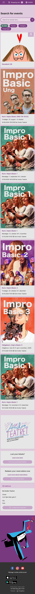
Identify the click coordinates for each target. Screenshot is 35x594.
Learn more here (17, 458)
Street (4, 494)
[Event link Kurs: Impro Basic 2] (17, 262)
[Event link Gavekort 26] (17, 47)
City (3, 500)
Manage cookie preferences (17, 572)
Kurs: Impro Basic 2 (10, 288)
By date (4, 26)
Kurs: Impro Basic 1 (9, 174)
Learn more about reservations (17, 475)
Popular (13, 26)
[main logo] (3, 2)
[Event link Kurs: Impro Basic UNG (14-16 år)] (17, 91)
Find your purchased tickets (17, 462)
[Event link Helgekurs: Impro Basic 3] (17, 319)
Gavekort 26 (7, 64)
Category (23, 26)
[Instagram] (17, 568)
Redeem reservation (17, 479)
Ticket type (6, 29)
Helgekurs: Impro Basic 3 (12, 345)
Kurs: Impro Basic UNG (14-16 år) (15, 117)
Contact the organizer (19, 507)
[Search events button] (32, 20)
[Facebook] (12, 568)
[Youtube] (22, 568)
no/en (30, 2)
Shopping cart (16, 2)
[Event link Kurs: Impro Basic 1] (17, 148)
